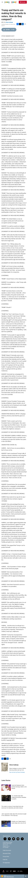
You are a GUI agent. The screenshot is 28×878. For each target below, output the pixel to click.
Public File (5, 859)
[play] (2, 876)
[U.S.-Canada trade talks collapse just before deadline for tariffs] (6, 798)
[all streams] (26, 876)
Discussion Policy (7, 853)
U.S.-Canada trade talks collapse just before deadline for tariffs (18, 797)
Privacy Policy (6, 856)
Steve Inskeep (9, 22)
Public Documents (7, 850)
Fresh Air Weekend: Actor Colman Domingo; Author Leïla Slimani (19, 787)
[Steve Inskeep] (4, 767)
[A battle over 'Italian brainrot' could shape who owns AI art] (6, 824)
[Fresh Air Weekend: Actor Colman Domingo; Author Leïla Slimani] (6, 787)
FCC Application (6, 862)
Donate (23, 2)
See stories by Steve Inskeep (17, 772)
